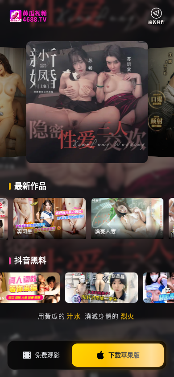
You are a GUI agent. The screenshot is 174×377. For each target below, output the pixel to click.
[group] (58, 218)
